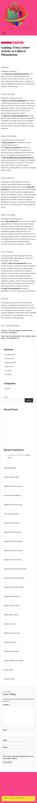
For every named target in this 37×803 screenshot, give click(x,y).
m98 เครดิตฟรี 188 (10, 468)
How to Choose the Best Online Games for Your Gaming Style (18, 440)
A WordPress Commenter (15, 455)
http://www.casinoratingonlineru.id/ (15, 116)
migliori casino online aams (13, 532)
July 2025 (8, 370)
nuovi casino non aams (11, 514)
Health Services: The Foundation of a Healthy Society (16, 415)
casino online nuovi (10, 642)
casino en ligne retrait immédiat (14, 578)
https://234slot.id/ (8, 142)
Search (6, 397)
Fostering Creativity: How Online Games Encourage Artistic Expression (17, 434)
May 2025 (8, 374)
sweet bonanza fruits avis (12, 596)
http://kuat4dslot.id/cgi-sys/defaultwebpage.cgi (18, 157)
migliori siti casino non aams (13, 486)
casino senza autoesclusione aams (15, 569)
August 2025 (9, 366)
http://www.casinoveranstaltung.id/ (14, 100)
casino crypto (8, 670)
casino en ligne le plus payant (13, 660)
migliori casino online (11, 615)
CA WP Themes (28, 798)
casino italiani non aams (11, 523)
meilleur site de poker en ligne (13, 587)
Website (5, 747)
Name (5, 730)
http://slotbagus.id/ (12, 221)
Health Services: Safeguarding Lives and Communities (17, 428)
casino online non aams (11, 477)
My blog (7, 388)
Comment (6, 704)
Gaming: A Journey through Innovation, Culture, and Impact (17, 331)
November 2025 (10, 354)
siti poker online (9, 679)
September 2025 (10, 362)
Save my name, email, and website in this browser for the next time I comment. (18, 757)
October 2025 (9, 358)
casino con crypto (10, 624)
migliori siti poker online (12, 605)
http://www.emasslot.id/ (13, 147)
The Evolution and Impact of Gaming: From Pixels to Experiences (18, 337)
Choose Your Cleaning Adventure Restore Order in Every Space (18, 422)
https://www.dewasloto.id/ (17, 263)
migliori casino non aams (12, 633)
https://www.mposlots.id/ (12, 288)
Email (5, 740)
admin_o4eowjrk (16, 42)
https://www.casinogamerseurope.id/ (16, 74)
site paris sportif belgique (12, 495)
